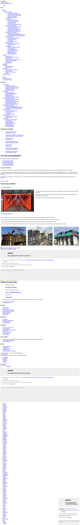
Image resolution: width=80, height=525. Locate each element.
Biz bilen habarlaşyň (7, 74)
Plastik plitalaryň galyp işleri (11, 152)
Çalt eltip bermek (6, 322)
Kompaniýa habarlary (10, 66)
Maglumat (5, 65)
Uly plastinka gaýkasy (12, 49)
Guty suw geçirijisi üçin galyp (14, 37)
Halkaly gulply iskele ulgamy (14, 43)
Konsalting (5, 319)
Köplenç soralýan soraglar (11, 71)
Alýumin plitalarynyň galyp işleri (14, 26)
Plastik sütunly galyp (12, 22)
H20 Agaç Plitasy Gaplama (13, 30)
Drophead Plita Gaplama (13, 27)
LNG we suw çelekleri (7, 332)
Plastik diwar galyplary (12, 17)
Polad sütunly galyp (12, 23)
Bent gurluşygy (9, 58)
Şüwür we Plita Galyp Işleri (11, 25)
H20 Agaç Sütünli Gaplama (13, 21)
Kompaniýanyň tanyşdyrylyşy (11, 69)
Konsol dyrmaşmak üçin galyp (14, 33)
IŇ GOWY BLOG (13, 355)
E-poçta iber (2, 365)
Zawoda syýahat (9, 70)
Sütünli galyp (8, 18)
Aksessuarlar (8, 45)
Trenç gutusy (10, 40)
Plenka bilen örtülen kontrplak (14, 47)
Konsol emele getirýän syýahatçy (12, 57)
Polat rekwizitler (11, 44)
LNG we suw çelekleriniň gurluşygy (13, 59)
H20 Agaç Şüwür (11, 51)
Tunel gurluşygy (9, 62)
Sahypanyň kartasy (5, 355)
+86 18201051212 (6, 341)
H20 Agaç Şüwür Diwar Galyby (14, 14)
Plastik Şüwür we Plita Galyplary (14, 31)
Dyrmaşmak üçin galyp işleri (11, 32)
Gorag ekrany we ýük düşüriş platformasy (16, 35)
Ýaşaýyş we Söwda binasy (11, 60)
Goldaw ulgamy (9, 61)
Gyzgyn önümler (3, 354)
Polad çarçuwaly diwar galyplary (14, 15)
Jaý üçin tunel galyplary (12, 41)
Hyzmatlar (5, 63)
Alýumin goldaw (11, 48)
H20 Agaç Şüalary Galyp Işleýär (14, 28)
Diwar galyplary (9, 11)
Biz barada (5, 68)
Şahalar (7, 73)
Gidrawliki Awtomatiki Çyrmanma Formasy (14, 136)
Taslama (4, 54)
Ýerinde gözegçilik (6, 321)
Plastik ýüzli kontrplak (12, 52)
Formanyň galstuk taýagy (13, 50)
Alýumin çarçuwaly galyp (11, 132)
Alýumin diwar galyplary (13, 13)
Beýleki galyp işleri (9, 36)
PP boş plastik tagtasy (12, 53)
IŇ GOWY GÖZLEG (22, 355)
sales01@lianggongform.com (9, 301)
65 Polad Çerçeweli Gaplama (11, 149)
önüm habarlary (9, 67)
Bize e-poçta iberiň (4, 181)
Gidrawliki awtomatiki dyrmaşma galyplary (16, 34)
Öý (3, 9)
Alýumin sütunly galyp (12, 19)
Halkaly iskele (8, 145)
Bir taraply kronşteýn (12, 39)
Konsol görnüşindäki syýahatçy (12, 142)
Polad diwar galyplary (12, 16)
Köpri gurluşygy (9, 56)
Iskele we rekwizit (9, 42)
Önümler (4, 10)
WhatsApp (9, 366)
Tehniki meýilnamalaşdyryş (8, 320)
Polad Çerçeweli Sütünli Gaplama (14, 24)
